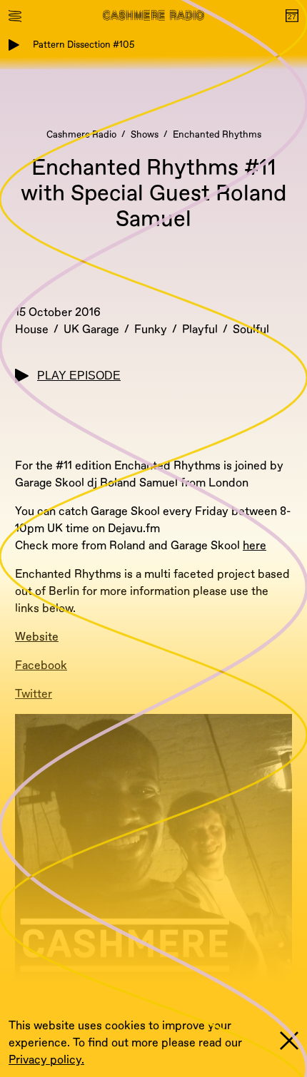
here (254, 545)
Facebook (41, 665)
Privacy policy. (46, 1060)
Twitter (33, 694)
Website (37, 637)
